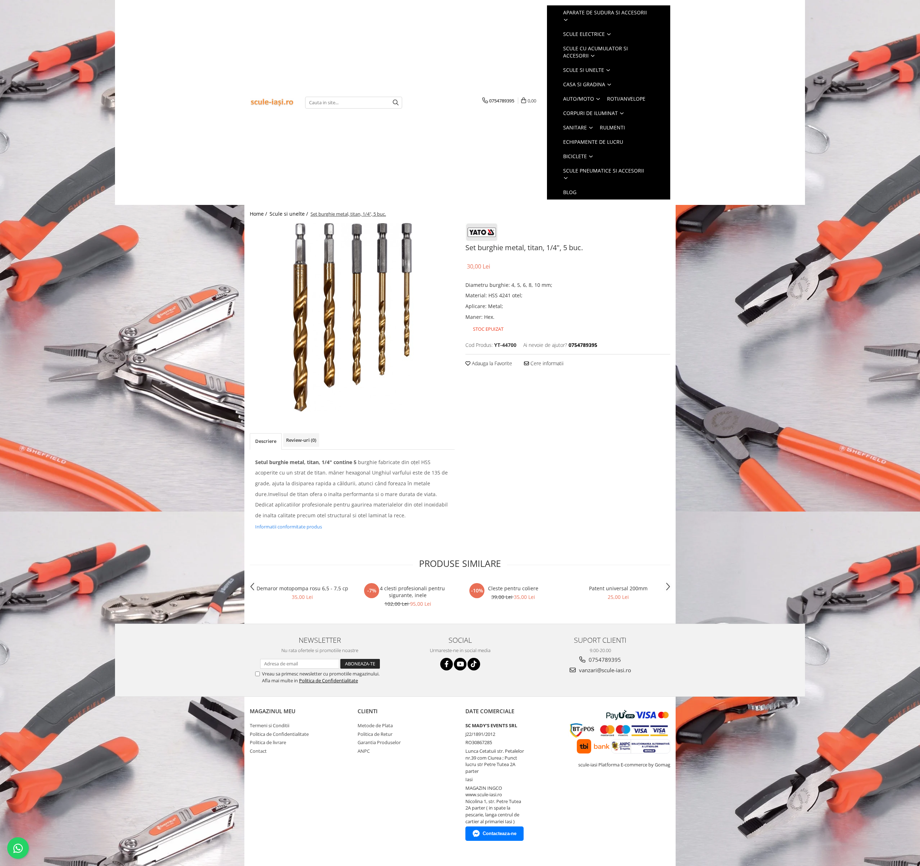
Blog (569, 192)
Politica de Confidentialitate (328, 680)
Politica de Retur (375, 734)
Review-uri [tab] (301, 440)
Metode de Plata (375, 725)
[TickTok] (474, 664)
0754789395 (604, 659)
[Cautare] (395, 103)
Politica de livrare (268, 742)
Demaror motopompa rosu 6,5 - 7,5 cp (302, 588)
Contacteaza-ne (499, 833)
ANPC (364, 751)
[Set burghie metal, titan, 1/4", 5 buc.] (352, 317)
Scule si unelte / (289, 213)
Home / (259, 213)
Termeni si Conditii (269, 725)
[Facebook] (446, 664)
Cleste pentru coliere (513, 588)
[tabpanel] (352, 317)
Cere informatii (546, 363)
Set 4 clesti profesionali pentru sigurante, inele (408, 592)
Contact (258, 751)
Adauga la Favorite (491, 363)
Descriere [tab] (265, 441)
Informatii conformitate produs (288, 526)
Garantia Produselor (379, 742)
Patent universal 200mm (618, 588)
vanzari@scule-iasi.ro (604, 670)
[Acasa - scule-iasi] (272, 102)
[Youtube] (460, 664)
